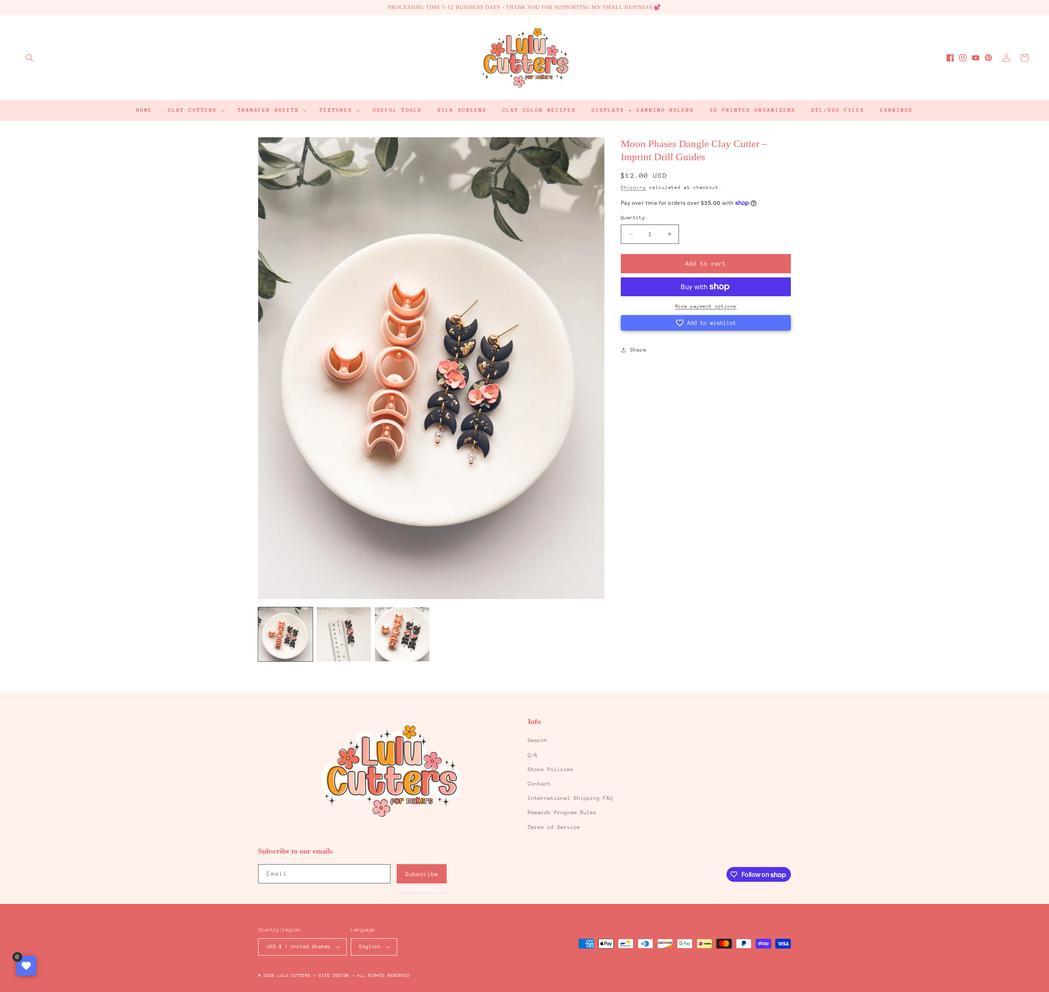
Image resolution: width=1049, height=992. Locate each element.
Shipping (633, 187)
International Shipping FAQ (570, 798)
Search (537, 740)
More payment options (706, 306)
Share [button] (638, 350)
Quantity (633, 217)
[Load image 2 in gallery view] (344, 634)
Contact (539, 784)
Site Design (334, 975)
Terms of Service (554, 827)
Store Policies (551, 769)
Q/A (533, 755)
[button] (29, 58)
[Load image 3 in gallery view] (402, 634)
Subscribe (421, 874)
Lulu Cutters (293, 975)
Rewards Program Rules (562, 812)
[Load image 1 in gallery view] (285, 634)
